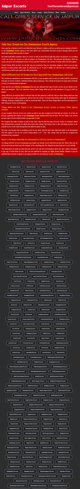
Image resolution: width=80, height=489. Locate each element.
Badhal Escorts (39, 376)
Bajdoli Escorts (44, 443)
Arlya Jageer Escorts (29, 324)
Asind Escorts (61, 333)
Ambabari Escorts (49, 262)
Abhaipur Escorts (29, 186)
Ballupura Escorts (29, 471)
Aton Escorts (16, 347)
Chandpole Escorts (15, 167)
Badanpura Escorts (54, 362)
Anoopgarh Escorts (61, 305)
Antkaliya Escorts (61, 309)
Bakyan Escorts (11, 457)
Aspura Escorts (59, 338)
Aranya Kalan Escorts (28, 319)
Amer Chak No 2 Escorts (40, 276)
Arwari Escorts (45, 328)
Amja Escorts (31, 281)
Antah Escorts (32, 309)
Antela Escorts (46, 309)
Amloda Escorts (14, 290)
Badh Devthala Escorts (18, 371)
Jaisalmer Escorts (45, 171)
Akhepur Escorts (41, 228)
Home (16, 12)
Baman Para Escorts (21, 481)
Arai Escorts (28, 314)
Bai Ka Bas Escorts (31, 433)
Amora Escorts (29, 290)
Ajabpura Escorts (47, 210)
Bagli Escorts (13, 419)
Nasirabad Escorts (47, 176)
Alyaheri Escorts (45, 243)
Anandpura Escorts (12, 295)
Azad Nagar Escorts (18, 357)
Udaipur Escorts (46, 181)
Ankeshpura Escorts (43, 305)
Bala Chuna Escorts (27, 457)
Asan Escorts (16, 333)
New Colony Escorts (64, 176)
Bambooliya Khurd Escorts (59, 485)
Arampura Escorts (43, 314)
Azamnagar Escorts (36, 357)
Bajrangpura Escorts (13, 447)
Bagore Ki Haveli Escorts (31, 419)
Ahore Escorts (64, 205)
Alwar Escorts (16, 171)
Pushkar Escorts (14, 181)
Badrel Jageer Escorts (46, 390)
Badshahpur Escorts (57, 395)
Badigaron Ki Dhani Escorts (58, 381)
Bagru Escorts (48, 424)
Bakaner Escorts (47, 447)
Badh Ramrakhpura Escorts (21, 376)
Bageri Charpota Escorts (38, 409)
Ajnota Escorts (46, 219)
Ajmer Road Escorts (58, 214)
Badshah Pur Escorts (39, 395)
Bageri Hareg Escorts (57, 409)
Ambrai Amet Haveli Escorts (37, 271)
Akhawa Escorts (55, 224)
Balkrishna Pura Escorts (60, 466)
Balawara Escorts (31, 462)
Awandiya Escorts (31, 352)
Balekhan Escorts (15, 466)
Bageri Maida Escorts (16, 414)
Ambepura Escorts (63, 267)
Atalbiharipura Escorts (62, 343)
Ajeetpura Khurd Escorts (40, 214)
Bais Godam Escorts (30, 438)
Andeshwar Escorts (32, 300)
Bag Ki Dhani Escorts (13, 400)
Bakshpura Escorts (47, 452)
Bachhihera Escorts (22, 362)
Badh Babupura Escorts (40, 366)
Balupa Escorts (66, 476)
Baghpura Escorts (47, 414)
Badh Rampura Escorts (58, 371)
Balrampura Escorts (27, 476)
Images (39, 12)
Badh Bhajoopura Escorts (60, 366)
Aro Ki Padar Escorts (61, 324)
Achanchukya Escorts (47, 190)
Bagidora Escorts (63, 414)
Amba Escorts (58, 257)
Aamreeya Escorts (62, 181)
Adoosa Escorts (30, 200)
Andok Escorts (62, 300)
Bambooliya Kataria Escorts (38, 485)
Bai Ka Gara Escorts (48, 433)
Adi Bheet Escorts (15, 200)
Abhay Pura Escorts (62, 186)
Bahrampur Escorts (14, 433)
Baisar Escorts (46, 438)
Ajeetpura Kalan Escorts (20, 214)
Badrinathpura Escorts (20, 395)
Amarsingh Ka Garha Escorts (23, 257)
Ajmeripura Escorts (30, 219)
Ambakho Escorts (14, 267)
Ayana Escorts (46, 352)
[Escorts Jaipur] (16, 6)
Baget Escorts (32, 414)
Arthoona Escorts (30, 328)
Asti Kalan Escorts (28, 343)
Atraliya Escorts (30, 347)
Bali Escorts (29, 466)
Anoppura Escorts (16, 309)
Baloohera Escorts (65, 471)
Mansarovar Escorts (30, 176)
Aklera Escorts (34, 233)
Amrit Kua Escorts (62, 290)
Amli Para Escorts (61, 286)
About (34, 12)
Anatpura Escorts (16, 300)
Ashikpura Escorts (31, 333)
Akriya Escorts (13, 238)
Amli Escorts (29, 286)
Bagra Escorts (63, 419)
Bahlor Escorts (63, 428)
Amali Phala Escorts (29, 248)
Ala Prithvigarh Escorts (46, 238)
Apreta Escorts (15, 314)
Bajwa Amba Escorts (31, 447)
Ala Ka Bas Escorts (28, 238)
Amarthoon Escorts (42, 257)
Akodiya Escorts (63, 233)
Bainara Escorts (14, 438)
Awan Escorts (16, 352)
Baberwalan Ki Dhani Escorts (56, 357)
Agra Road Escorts (29, 205)
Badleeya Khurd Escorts (15, 385)
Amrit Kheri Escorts (45, 290)
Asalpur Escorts (60, 328)
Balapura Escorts (15, 462)
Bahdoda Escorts (48, 428)
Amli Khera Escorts (45, 286)
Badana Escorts (38, 362)
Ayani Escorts (61, 352)
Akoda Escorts (48, 233)
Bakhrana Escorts (31, 452)
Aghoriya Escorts (62, 200)
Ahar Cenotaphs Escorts (47, 205)
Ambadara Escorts (65, 262)
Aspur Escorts (45, 338)
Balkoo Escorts (43, 466)
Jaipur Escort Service (57, 151)
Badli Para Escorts (33, 385)
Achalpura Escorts (30, 190)
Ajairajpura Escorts (63, 210)
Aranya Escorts (12, 319)
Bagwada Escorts (14, 428)
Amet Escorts (17, 281)
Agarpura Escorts (46, 200)
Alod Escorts (31, 243)
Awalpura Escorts (59, 347)
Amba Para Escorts (12, 262)
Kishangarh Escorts (12, 176)
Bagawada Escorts (64, 400)
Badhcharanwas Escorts (57, 376)
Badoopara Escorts (28, 390)
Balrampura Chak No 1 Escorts (47, 476)
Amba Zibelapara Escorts (31, 262)
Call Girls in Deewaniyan (22, 87)
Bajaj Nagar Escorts (14, 443)
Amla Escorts (60, 281)
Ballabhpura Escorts (12, 471)
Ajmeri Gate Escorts (13, 219)
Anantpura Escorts (65, 295)
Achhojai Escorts (64, 190)
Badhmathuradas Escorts (19, 381)
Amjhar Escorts (45, 281)
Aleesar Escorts (63, 238)
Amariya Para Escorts (22, 252)
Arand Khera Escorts (60, 314)
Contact (63, 12)
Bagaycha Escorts (19, 409)
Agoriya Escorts (13, 205)
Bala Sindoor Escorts (64, 457)
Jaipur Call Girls (25, 12)
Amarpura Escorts (40, 252)
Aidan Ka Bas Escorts (14, 210)
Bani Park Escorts (62, 167)
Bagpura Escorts (48, 419)
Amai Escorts (60, 243)
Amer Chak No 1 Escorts (20, 276)
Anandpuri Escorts (29, 295)
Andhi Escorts (48, 300)
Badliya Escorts (64, 385)
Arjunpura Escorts (64, 319)
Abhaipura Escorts (45, 186)
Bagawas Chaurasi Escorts (56, 404)
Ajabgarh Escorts (31, 210)
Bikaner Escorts (31, 167)
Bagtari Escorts (62, 424)
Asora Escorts (31, 338)
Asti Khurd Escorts (44, 343)
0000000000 (73, 3)
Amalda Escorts (13, 248)
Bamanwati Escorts (55, 481)
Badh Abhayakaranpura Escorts (19, 366)
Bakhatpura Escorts (14, 452)
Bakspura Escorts (64, 452)
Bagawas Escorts (18, 404)
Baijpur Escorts (64, 433)
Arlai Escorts (13, 324)
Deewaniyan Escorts (13, 51)
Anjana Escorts (27, 305)
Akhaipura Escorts (40, 224)
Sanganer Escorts (30, 181)
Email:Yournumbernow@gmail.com (63, 6)
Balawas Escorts (47, 462)
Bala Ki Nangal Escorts (45, 457)
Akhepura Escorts (57, 228)
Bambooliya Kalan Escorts (17, 485)
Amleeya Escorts (15, 286)
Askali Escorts (17, 338)
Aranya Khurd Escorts (47, 319)
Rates (57, 12)
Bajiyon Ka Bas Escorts (61, 443)
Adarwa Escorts (62, 195)
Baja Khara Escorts (62, 438)
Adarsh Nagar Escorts (46, 195)
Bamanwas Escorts (38, 481)
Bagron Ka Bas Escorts (31, 424)
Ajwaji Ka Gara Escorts (62, 219)
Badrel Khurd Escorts (64, 390)
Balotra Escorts (10, 476)
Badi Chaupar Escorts (38, 381)
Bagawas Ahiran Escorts (36, 404)
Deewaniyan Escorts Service (35, 116)
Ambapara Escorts (30, 267)
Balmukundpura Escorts (47, 471)
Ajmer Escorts (30, 171)
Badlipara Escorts (49, 385)
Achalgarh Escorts (13, 190)
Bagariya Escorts (48, 400)
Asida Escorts (47, 333)
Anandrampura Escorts (46, 295)
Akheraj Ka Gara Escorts (17, 233)
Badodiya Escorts (12, 390)
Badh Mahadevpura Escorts (38, 371)
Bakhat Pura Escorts (64, 447)
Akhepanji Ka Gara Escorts (22, 228)
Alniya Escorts (17, 243)
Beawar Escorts (46, 167)
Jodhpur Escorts (60, 171)
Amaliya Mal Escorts (47, 248)
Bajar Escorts (30, 443)
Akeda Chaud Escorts (23, 224)
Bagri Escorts (14, 424)
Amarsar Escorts (56, 252)
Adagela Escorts (29, 195)
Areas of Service (49, 12)
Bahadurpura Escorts (31, 428)
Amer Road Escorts (58, 276)
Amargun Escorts (63, 248)
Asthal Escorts (12, 343)
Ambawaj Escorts (47, 267)
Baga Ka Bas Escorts (31, 400)
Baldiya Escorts (62, 462)
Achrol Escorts (14, 195)
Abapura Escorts (14, 186)
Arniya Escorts (45, 324)
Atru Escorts (44, 347)
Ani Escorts (14, 305)
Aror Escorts (15, 328)
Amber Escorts (19, 271)
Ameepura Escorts (57, 271)
